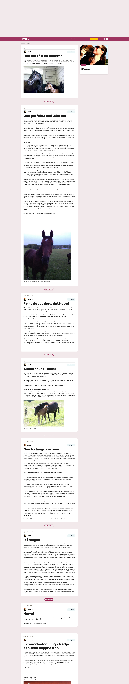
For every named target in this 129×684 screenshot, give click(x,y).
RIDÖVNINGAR (63, 39)
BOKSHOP (53, 39)
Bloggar (28, 43)
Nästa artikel (49, 101)
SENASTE (45, 39)
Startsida (23, 43)
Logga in (101, 39)
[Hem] (25, 39)
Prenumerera (94, 39)
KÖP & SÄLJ (73, 39)
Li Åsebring (30, 51)
